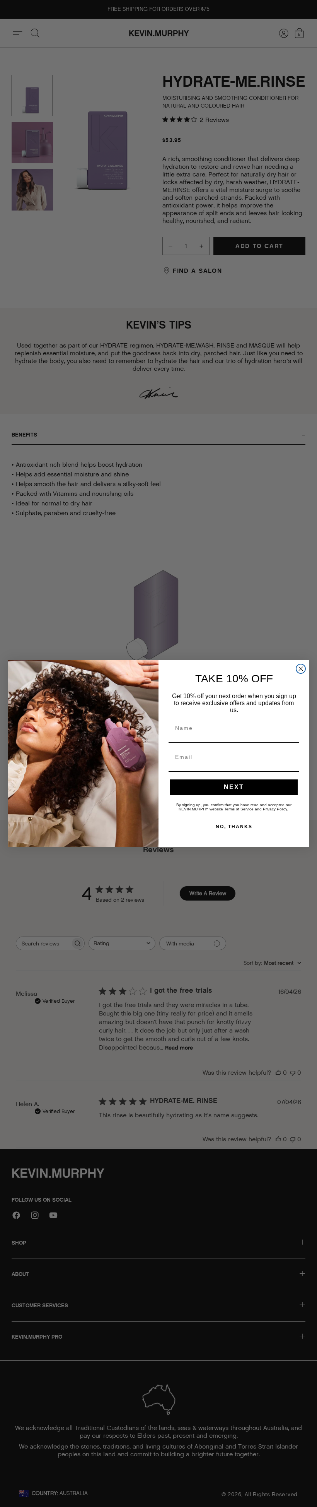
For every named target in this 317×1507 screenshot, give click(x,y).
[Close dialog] (300, 668)
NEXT (234, 787)
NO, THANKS (234, 826)
